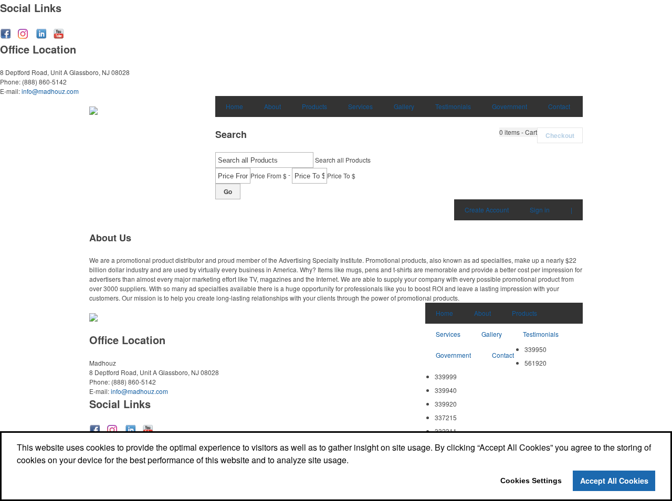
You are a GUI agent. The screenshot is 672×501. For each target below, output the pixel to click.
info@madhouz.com (50, 91)
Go (228, 191)
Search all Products (343, 159)
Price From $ (268, 175)
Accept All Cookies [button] (614, 480)
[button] (518, 132)
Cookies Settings (531, 480)
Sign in (540, 209)
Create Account (487, 209)
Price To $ (341, 175)
